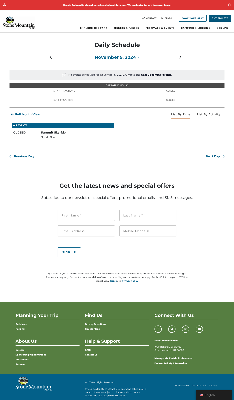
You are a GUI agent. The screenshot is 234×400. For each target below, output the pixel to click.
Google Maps (92, 328)
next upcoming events (156, 74)
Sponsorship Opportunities (31, 354)
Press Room (22, 359)
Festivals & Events (160, 28)
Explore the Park (93, 28)
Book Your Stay (193, 18)
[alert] (117, 75)
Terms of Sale (181, 385)
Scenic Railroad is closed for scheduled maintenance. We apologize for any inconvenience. (117, 5)
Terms (113, 280)
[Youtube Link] (199, 329)
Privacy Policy (130, 280)
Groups (222, 28)
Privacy (213, 385)
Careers (20, 350)
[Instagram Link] (185, 329)
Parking (20, 328)
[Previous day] (50, 57)
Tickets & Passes (126, 28)
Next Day (213, 156)
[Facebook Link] (158, 329)
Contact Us (91, 354)
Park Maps (21, 324)
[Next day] (180, 57)
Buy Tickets (220, 18)
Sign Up (69, 252)
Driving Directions (95, 324)
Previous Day (24, 156)
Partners (20, 364)
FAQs (88, 350)
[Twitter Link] (172, 329)
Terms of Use (199, 385)
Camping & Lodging (195, 28)
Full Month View (27, 114)
